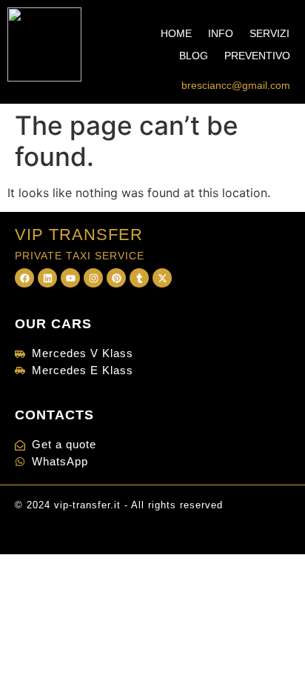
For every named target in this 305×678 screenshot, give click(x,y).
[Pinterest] (116, 278)
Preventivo (257, 56)
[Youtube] (70, 278)
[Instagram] (93, 278)
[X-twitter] (162, 278)
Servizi (269, 33)
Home (176, 33)
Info (220, 33)
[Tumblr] (139, 278)
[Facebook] (24, 278)
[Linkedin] (47, 278)
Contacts (54, 415)
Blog (193, 56)
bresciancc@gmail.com (235, 85)
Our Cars (53, 323)
